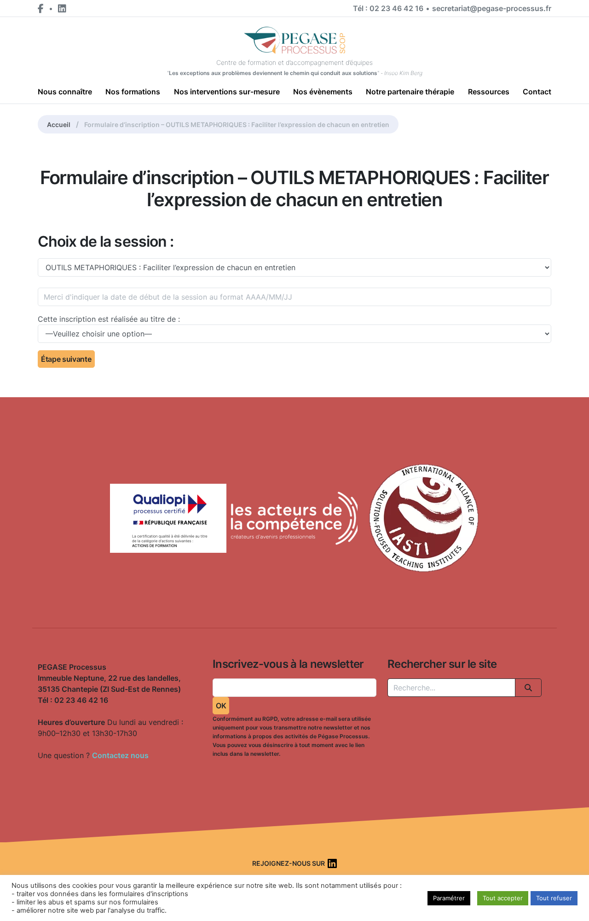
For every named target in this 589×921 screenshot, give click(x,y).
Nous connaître (65, 91)
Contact (537, 91)
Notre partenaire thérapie (410, 91)
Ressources (488, 91)
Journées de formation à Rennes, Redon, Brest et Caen (70, 758)
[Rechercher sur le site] (528, 687)
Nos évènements (322, 91)
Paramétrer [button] (449, 898)
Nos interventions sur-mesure (227, 91)
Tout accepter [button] (503, 898)
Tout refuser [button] (554, 898)
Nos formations (132, 91)
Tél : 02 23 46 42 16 (388, 8)
